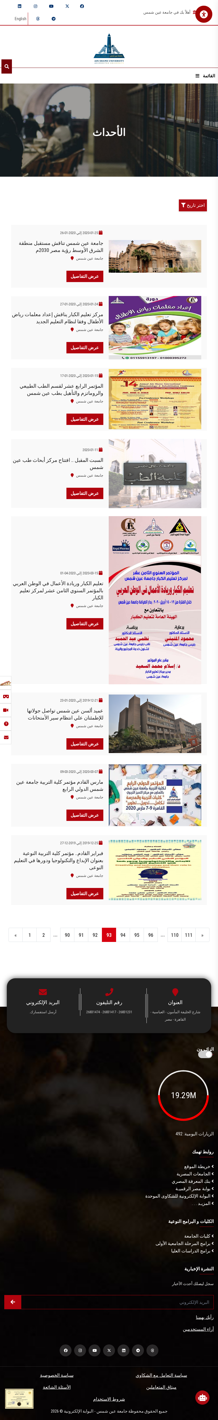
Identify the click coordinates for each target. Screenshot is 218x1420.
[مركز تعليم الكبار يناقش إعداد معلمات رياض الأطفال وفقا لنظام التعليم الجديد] (155, 327)
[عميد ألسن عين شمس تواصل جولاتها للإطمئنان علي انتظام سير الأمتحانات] (155, 724)
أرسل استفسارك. (42, 1012)
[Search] (6, 66)
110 (175, 935)
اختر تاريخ (195, 205)
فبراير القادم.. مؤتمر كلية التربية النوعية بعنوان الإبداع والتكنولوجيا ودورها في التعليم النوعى (58, 860)
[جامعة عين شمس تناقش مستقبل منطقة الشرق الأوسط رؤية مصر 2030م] (155, 256)
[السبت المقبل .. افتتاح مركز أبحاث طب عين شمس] (155, 473)
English (20, 18)
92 (95, 935)
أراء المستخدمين (198, 1329)
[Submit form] (12, 1302)
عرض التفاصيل (85, 276)
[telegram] (53, 18)
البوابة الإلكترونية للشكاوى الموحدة (178, 1196)
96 (150, 935)
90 (67, 935)
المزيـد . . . (201, 1203)
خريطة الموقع (197, 1166)
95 (136, 935)
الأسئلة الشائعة (57, 1387)
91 (81, 935)
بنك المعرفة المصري (191, 1181)
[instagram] (35, 6)
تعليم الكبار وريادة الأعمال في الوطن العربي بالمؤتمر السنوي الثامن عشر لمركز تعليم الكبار (58, 590)
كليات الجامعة (197, 1236)
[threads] (38, 18)
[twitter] (67, 6)
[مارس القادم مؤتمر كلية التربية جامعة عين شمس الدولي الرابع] (155, 795)
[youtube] (51, 6)
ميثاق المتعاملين (161, 1387)
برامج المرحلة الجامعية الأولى (183, 1243)
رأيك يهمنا (205, 1317)
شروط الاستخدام (109, 1399)
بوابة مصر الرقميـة (193, 1188)
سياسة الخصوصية (57, 1375)
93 (109, 935)
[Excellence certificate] (19, 1398)
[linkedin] (19, 6)
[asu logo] (109, 46)
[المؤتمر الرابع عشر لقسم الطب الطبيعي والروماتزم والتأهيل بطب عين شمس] (155, 399)
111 (188, 935)
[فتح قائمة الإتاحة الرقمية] (203, 14)
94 (122, 935)
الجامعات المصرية (194, 1174)
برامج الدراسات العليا (191, 1251)
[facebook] (82, 6)
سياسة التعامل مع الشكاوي (161, 1375)
